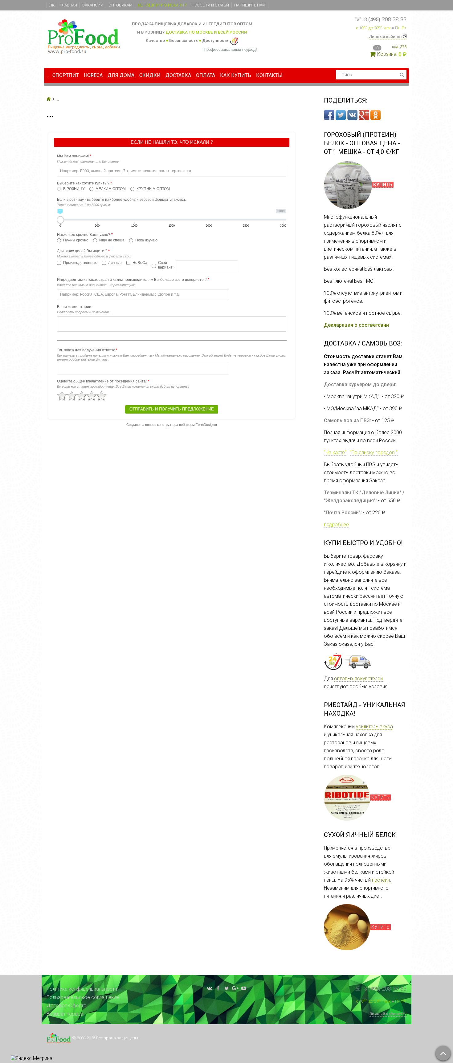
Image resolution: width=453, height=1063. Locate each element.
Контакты (269, 75)
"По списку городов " (374, 452)
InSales (398, 1036)
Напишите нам (250, 5)
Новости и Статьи (210, 5)
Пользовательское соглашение (83, 997)
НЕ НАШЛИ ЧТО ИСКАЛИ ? (162, 5)
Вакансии (92, 5)
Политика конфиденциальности (82, 989)
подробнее (336, 524)
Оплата (205, 75)
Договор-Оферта (66, 1005)
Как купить (235, 75)
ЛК (52, 5)
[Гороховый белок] (348, 185)
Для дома (121, 75)
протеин (381, 880)
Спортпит (65, 75)
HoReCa (93, 75)
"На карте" (335, 452)
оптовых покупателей (358, 678)
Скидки (150, 75)
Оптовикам (120, 5)
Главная (68, 5)
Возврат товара (65, 1014)
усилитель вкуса (374, 727)
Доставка (178, 75)
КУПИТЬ (380, 797)
